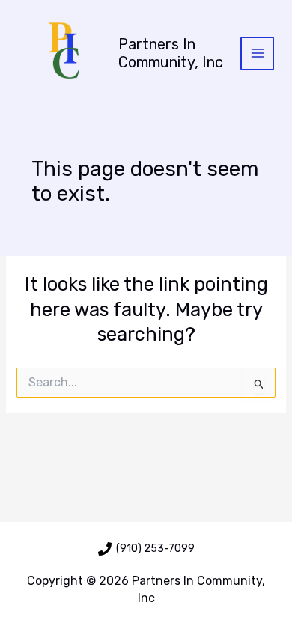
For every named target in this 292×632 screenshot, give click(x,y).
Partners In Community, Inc (170, 53)
